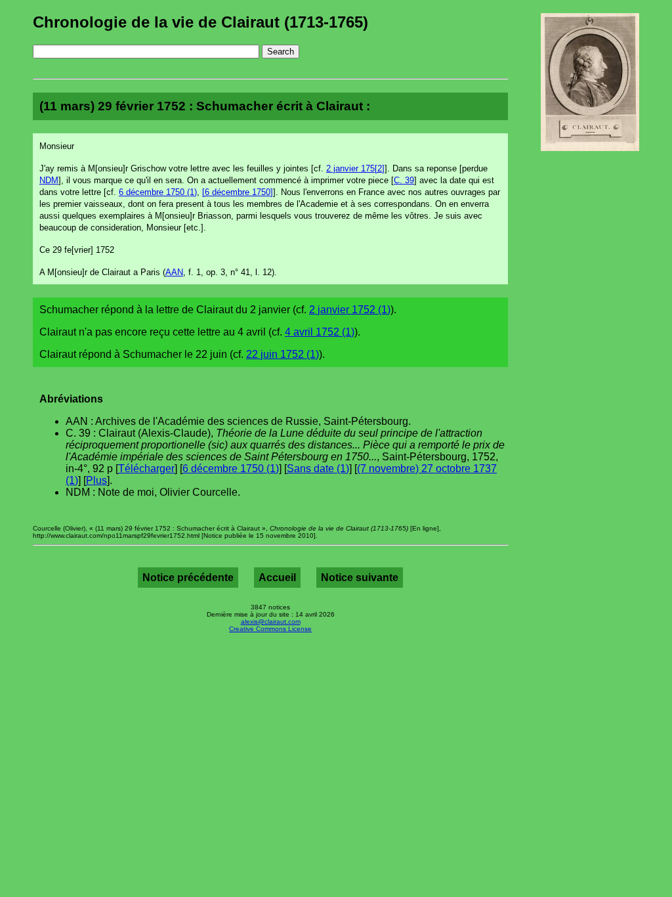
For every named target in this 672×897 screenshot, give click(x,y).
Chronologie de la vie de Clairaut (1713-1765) (200, 22)
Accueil (277, 577)
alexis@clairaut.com (271, 621)
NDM (48, 180)
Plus (96, 480)
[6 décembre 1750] (237, 192)
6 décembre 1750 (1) (158, 192)
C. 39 (404, 180)
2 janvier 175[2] (355, 168)
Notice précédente (188, 577)
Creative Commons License (270, 628)
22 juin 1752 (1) (282, 354)
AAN (174, 272)
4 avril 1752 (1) (319, 332)
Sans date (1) (318, 468)
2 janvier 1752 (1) (349, 309)
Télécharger (146, 468)
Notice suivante (359, 577)
